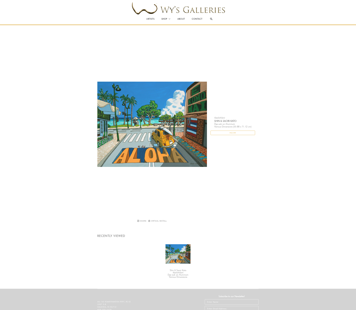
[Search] (211, 19)
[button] (165, 19)
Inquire (233, 133)
